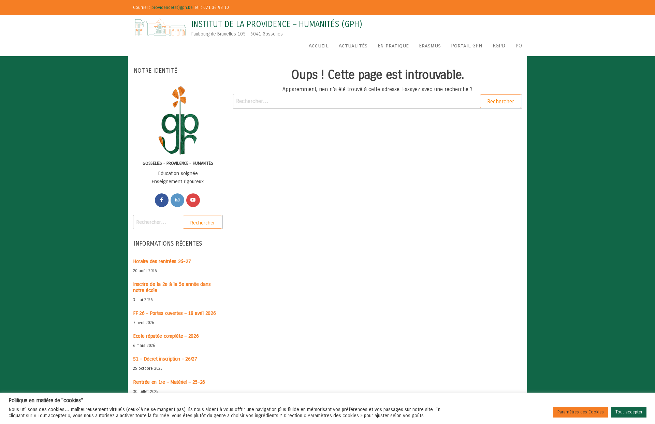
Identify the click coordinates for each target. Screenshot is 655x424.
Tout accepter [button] (628, 412)
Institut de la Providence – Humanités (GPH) (276, 24)
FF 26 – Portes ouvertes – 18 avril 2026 (174, 313)
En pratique (393, 45)
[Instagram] (177, 200)
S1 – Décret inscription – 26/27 (165, 359)
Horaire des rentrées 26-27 (162, 261)
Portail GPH (466, 45)
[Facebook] (162, 200)
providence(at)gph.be (172, 7)
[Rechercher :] (377, 101)
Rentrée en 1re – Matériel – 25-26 (169, 382)
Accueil (319, 45)
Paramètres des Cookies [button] (580, 412)
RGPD (499, 45)
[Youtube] (193, 200)
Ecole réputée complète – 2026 (166, 336)
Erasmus (430, 45)
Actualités (353, 45)
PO (518, 45)
